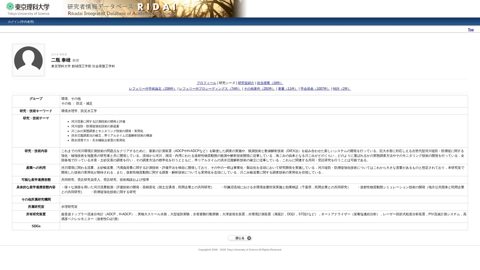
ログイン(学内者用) (21, 22)
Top (471, 30)
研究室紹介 (246, 83)
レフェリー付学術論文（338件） (152, 88)
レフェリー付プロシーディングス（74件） (210, 88)
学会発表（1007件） (315, 88)
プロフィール (206, 83)
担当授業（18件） (270, 83)
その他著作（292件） (259, 88)
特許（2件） (342, 88)
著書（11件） (288, 88)
